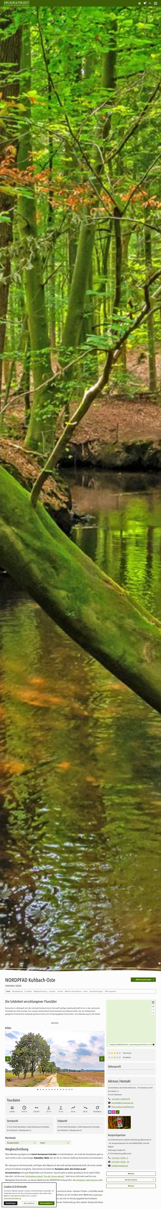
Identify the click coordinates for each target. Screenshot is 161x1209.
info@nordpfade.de (119, 1166)
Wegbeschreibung (40, 991)
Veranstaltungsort (96, 991)
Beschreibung (17, 991)
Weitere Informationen (73, 991)
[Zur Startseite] (17, 3)
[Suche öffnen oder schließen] (150, 3)
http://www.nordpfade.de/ (122, 1107)
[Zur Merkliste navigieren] (145, 2)
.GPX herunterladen (143, 980)
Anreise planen (131, 1180)
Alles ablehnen (29, 1203)
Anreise (60, 991)
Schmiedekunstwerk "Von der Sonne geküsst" (45, 1176)
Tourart (42, 1143)
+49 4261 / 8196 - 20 (120, 1162)
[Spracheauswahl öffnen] (139, 3)
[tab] (37, 1089)
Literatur (52, 991)
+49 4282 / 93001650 (120, 1099)
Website (131, 1174)
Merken (131, 1186)
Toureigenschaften (13, 1143)
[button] (155, 3)
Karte (85, 991)
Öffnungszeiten (110, 991)
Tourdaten (28, 991)
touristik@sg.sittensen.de (122, 1103)
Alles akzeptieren (46, 1203)
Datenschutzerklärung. (12, 1198)
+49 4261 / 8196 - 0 (119, 1158)
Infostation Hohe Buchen (87, 1180)
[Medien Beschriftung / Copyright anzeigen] (159, 963)
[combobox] (143, 979)
